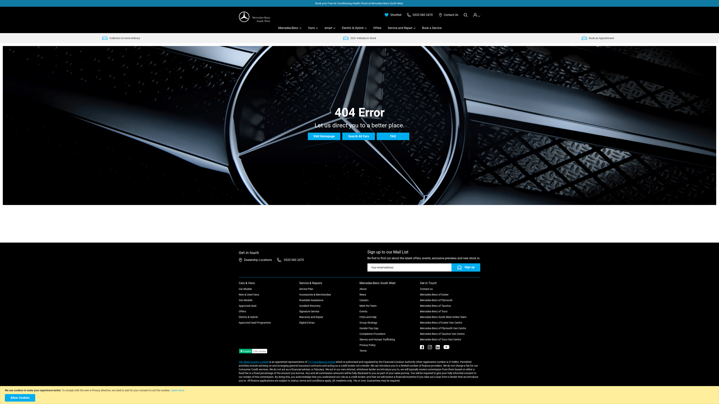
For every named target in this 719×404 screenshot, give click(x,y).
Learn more (177, 390)
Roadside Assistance (311, 300)
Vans (311, 28)
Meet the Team (368, 305)
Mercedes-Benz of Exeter (434, 294)
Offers (377, 28)
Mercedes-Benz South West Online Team (443, 317)
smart (328, 28)
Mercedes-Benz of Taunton (435, 305)
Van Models (245, 300)
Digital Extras (307, 322)
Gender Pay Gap (369, 328)
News (363, 294)
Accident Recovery (310, 305)
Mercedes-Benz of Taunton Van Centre (442, 333)
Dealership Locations (258, 260)
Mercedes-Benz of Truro (434, 311)
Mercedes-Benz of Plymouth (436, 300)
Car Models (245, 288)
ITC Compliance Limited (321, 361)
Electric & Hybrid (352, 28)
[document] (360, 395)
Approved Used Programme (255, 322)
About (363, 288)
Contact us (426, 288)
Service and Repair (400, 28)
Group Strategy (368, 322)
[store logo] (255, 16)
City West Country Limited (254, 361)
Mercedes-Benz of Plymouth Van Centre (443, 328)
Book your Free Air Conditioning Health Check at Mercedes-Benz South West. (359, 3)
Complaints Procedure (372, 333)
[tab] (476, 15)
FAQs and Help (368, 317)
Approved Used (247, 305)
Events (363, 311)
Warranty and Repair (311, 317)
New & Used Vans (249, 294)
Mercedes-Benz (288, 28)
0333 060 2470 (293, 260)
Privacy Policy (368, 345)
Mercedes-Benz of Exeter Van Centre (441, 322)
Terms (363, 350)
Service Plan (306, 288)
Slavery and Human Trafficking (377, 339)
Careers (364, 300)
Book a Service (432, 28)
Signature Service (309, 311)
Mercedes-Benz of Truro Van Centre (440, 339)
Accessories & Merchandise (315, 294)
